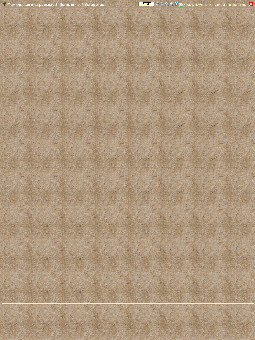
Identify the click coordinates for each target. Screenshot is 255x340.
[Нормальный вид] (157, 4)
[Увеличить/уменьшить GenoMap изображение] (213, 5)
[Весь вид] (172, 4)
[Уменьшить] (167, 4)
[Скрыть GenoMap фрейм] (251, 4)
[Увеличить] (162, 4)
